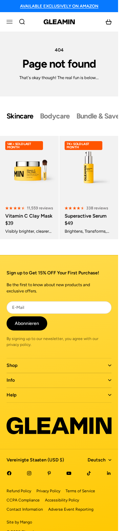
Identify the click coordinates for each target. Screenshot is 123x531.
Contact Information (25, 509)
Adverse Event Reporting (70, 509)
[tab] (20, 116)
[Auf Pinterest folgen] (49, 473)
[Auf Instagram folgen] (29, 473)
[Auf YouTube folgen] (69, 473)
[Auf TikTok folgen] (89, 473)
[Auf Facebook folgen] (9, 473)
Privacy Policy (48, 491)
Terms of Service (80, 491)
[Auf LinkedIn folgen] (109, 473)
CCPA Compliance (23, 500)
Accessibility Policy (62, 500)
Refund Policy (19, 491)
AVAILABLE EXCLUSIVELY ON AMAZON (59, 6)
